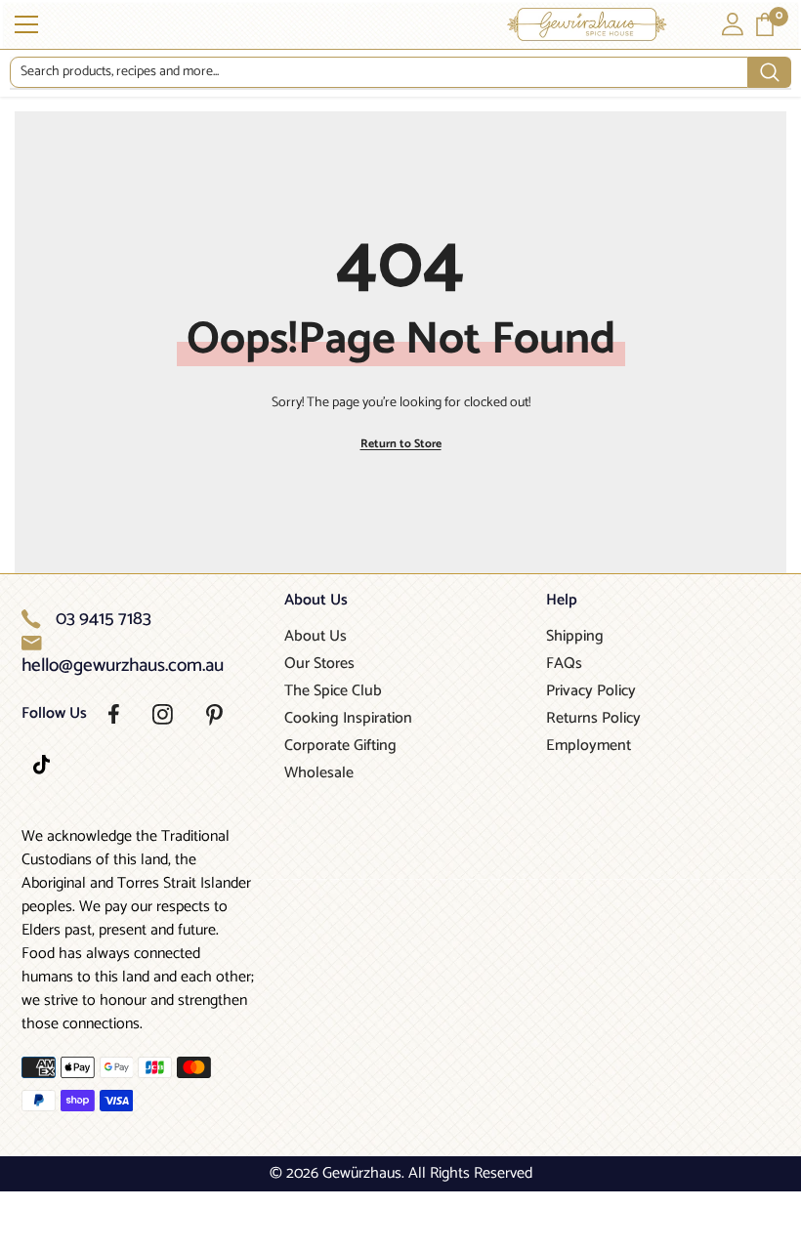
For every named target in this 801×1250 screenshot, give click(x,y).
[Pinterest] (214, 714)
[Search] (400, 73)
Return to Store (401, 444)
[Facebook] (114, 713)
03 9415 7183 (103, 619)
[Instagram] (163, 714)
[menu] (26, 24)
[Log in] (732, 24)
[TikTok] (41, 764)
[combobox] (379, 72)
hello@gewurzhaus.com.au (122, 666)
